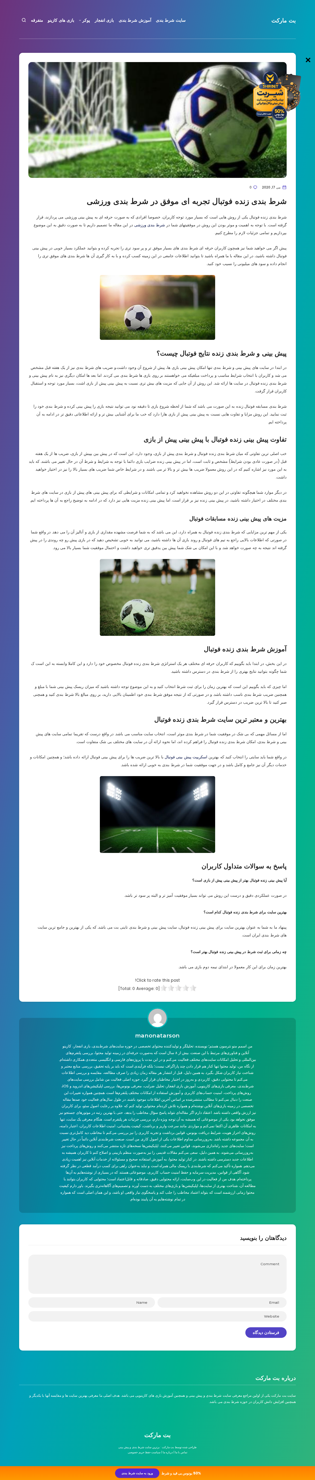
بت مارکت (283, 20)
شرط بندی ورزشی (149, 225)
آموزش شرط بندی (135, 20)
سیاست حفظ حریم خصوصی (144, 1452)
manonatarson (157, 1035)
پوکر (86, 20)
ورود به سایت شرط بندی (137, 1473)
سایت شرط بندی (171, 20)
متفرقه (37, 20)
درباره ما (168, 1452)
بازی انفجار (104, 20)
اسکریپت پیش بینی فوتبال (186, 757)
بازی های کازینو (61, 20)
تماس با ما (181, 1452)
